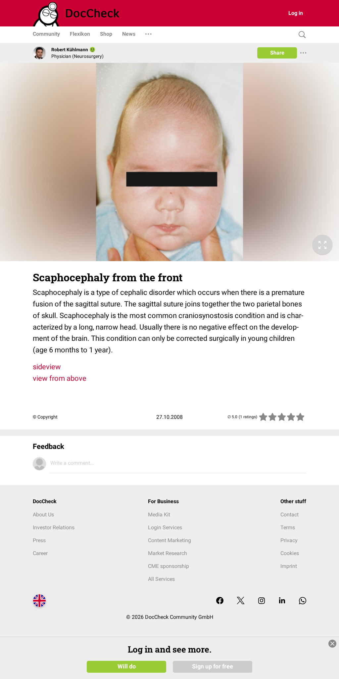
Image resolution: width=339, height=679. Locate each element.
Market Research (167, 553)
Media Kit (159, 514)
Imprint (288, 566)
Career (40, 553)
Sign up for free (212, 666)
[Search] (300, 34)
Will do (127, 666)
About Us (43, 514)
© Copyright (45, 416)
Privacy (289, 540)
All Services (161, 579)
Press (39, 540)
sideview (47, 367)
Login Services (165, 527)
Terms (287, 527)
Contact (289, 514)
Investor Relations (53, 527)
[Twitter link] (241, 601)
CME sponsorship (168, 566)
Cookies (289, 553)
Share (277, 53)
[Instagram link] (261, 601)
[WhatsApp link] (302, 601)
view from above (59, 378)
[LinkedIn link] (282, 601)
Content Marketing (169, 540)
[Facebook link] (219, 601)
